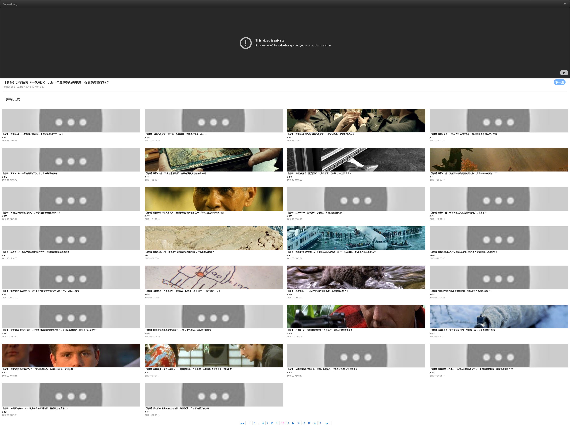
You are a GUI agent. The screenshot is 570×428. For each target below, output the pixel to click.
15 (298, 422)
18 (314, 422)
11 (277, 422)
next (328, 422)
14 (293, 422)
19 (320, 422)
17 (309, 422)
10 (272, 422)
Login (565, 4)
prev (242, 422)
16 (304, 422)
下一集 (559, 82)
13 (287, 422)
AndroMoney (10, 4)
